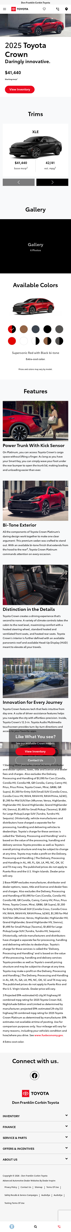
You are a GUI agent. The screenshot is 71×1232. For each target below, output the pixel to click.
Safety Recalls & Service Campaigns (21, 1194)
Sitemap (38, 1187)
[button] (52, 182)
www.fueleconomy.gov (48, 1035)
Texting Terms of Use (14, 1202)
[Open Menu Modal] (4, 9)
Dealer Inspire (48, 1180)
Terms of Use (52, 1187)
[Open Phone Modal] (57, 9)
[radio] (12, 329)
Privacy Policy (11, 1187)
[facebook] (34, 1075)
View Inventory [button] (19, 89)
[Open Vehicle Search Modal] (35, 1226)
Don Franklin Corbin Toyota (34, 1175)
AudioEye (45, 1194)
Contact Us (26, 1187)
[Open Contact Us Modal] (59, 1226)
